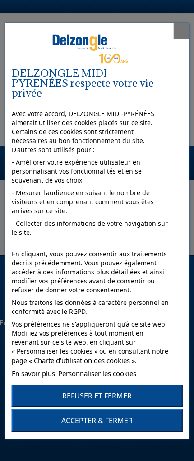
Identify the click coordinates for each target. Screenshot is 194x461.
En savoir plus (33, 373)
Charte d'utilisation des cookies (82, 360)
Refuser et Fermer (97, 396)
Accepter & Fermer (97, 420)
